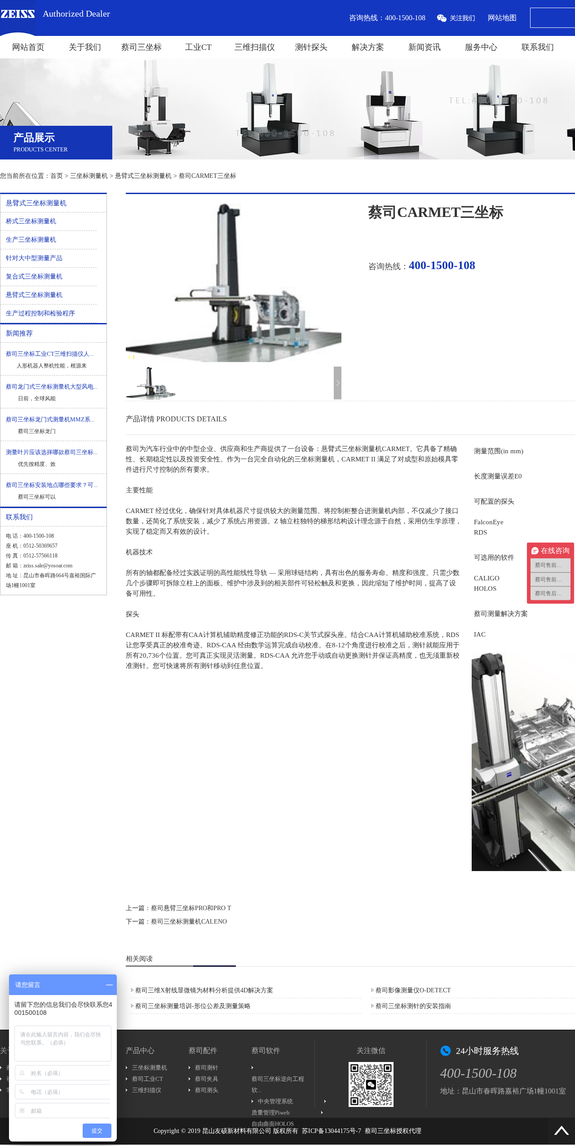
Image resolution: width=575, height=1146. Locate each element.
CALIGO (487, 578)
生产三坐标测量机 (31, 239)
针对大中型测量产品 (34, 258)
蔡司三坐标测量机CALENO (189, 921)
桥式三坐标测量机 (31, 221)
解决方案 (368, 47)
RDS (480, 532)
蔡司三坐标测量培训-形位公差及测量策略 (193, 1006)
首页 (56, 176)
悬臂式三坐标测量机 (143, 176)
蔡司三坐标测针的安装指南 (413, 1006)
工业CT (198, 47)
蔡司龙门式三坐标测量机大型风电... (51, 386)
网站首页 (28, 47)
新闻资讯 (424, 47)
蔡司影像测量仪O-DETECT (413, 990)
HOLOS (485, 588)
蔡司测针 (206, 1067)
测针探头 (311, 47)
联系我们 (538, 47)
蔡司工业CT (147, 1078)
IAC (480, 634)
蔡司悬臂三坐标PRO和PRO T (191, 908)
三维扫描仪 (254, 47)
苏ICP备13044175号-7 (331, 1131)
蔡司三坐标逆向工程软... (278, 1084)
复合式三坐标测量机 (34, 276)
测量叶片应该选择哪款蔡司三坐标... (51, 452)
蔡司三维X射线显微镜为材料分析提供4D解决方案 (204, 990)
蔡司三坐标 (141, 47)
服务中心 (481, 47)
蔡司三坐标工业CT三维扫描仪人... (49, 353)
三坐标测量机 (89, 176)
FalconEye (489, 522)
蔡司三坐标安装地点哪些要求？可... (51, 485)
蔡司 (132, 448)
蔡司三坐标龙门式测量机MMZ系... (50, 419)
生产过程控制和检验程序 (40, 313)
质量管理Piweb (271, 1112)
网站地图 (502, 18)
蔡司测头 (206, 1090)
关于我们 (85, 47)
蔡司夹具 (206, 1078)
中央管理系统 (275, 1101)
